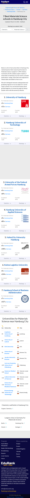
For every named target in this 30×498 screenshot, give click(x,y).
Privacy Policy (19, 497)
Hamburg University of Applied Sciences (15, 211)
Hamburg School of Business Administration (15, 291)
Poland (18, 443)
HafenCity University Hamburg (15, 238)
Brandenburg (4, 450)
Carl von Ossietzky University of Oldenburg (10, 365)
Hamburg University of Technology (15, 123)
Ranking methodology (8, 491)
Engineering (9, 7)
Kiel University (9, 346)
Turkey (18, 456)
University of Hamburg (15, 97)
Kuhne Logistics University (15, 265)
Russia (18, 454)
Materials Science (9, 9)
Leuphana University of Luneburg (8, 334)
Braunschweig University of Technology (9, 392)
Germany (24, 9)
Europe (18, 9)
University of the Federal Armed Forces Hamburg (15, 183)
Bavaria (3, 453)
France (18, 446)
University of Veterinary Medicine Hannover (10, 384)
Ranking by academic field (15, 26)
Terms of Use (10, 497)
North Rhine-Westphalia (4, 444)
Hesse (3, 458)
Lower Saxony (5, 456)
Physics (15, 7)
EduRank (22, 22)
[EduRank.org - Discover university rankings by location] (5, 2)
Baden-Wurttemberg (7, 448)
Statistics (6, 116)
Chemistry (22, 7)
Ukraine (18, 451)
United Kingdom (20, 449)
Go (27, 29)
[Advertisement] (15, 50)
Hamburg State (11, 11)
